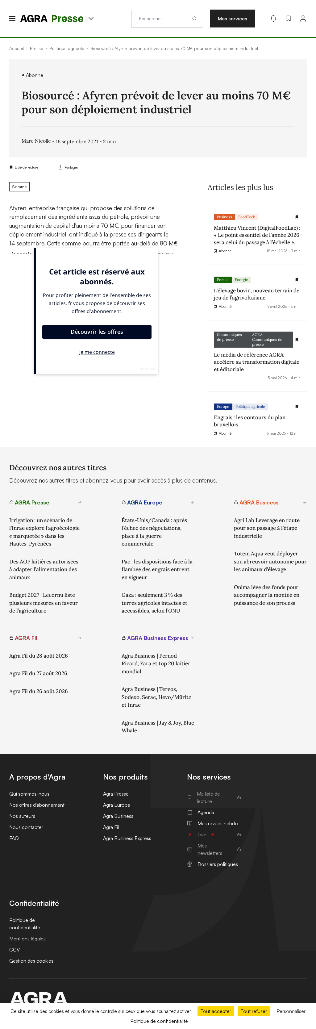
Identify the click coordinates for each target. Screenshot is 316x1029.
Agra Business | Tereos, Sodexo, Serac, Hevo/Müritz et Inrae (156, 697)
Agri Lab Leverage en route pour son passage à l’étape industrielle (267, 528)
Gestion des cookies (31, 961)
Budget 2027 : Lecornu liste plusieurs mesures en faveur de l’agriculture (43, 603)
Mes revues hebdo (218, 823)
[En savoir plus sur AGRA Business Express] (192, 638)
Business (224, 217)
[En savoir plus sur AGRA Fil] (80, 638)
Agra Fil (111, 827)
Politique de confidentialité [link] (159, 1021)
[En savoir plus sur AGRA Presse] (80, 502)
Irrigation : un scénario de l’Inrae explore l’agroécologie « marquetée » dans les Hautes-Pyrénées (44, 532)
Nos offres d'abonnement (36, 805)
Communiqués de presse (229, 337)
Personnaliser (291, 1011)
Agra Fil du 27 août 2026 (38, 673)
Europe (223, 406)
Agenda (206, 812)
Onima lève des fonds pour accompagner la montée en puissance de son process (266, 595)
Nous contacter (26, 827)
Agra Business (118, 816)
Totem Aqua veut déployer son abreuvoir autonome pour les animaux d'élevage (270, 561)
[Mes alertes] (273, 18)
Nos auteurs (22, 816)
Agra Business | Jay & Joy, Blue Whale (158, 726)
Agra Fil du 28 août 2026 (38, 655)
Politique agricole (250, 406)
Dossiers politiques (218, 864)
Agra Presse (116, 794)
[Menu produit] (91, 18)
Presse (223, 279)
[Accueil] (39, 999)
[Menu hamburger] (12, 18)
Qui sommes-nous (29, 794)
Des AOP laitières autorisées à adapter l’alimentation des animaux (43, 569)
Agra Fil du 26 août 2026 (38, 691)
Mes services (232, 18)
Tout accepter (216, 1011)
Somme (19, 186)
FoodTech (246, 217)
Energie (241, 279)
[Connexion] (303, 18)
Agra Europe (116, 805)
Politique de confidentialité (24, 924)
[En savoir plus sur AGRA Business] (304, 502)
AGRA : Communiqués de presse (267, 339)
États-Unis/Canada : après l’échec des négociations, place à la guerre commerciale (154, 532)
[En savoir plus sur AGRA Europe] (192, 502)
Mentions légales (27, 938)
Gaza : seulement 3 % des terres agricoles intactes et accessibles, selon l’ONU (154, 603)
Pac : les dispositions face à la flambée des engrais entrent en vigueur (157, 569)
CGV (14, 950)
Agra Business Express (127, 838)
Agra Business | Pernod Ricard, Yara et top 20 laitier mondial (156, 663)
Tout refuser (254, 1011)
